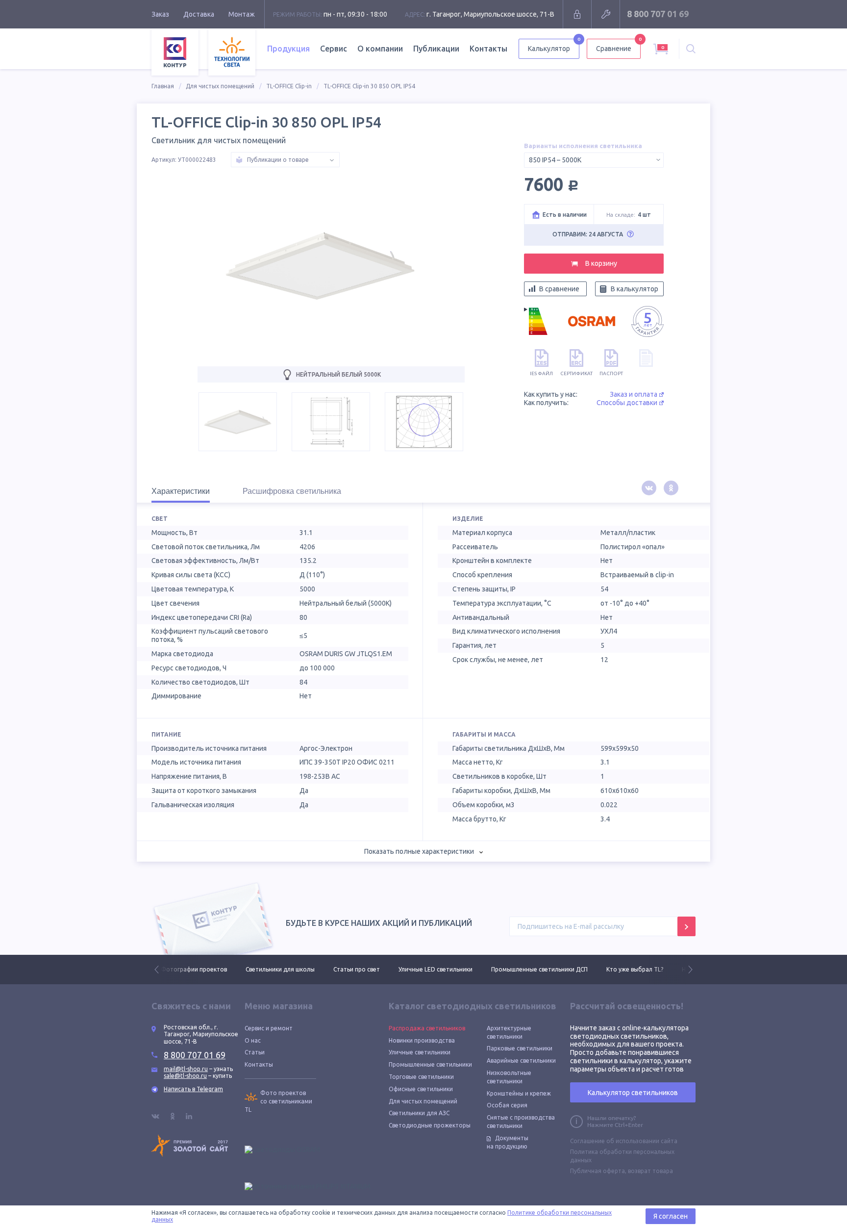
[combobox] (594, 160)
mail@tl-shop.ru (186, 1069)
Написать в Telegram (193, 1089)
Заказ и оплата (633, 394)
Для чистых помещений (220, 86)
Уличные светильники (419, 1052)
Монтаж (241, 14)
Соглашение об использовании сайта (623, 1141)
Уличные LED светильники (351, 969)
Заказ (160, 14)
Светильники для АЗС (419, 1113)
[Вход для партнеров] (577, 14)
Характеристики (180, 491)
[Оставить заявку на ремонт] (605, 14)
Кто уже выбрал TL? (550, 969)
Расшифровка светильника (292, 491)
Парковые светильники (519, 1048)
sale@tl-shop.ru (185, 1076)
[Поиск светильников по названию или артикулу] (691, 48)
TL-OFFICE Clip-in (289, 86)
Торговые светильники (421, 1077)
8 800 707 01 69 (658, 14)
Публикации (436, 48)
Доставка (198, 14)
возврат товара (650, 1171)
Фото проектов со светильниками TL (278, 1101)
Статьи (255, 1052)
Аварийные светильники (521, 1060)
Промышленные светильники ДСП (454, 969)
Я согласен (670, 1216)
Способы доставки (627, 403)
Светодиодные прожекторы (430, 1125)
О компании (380, 48)
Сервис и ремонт (269, 1028)
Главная (162, 86)
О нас (253, 1040)
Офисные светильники (421, 1089)
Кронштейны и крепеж (519, 1093)
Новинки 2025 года (624, 969)
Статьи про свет (272, 969)
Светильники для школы (195, 969)
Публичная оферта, (598, 1171)
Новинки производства (422, 1040)
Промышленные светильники (430, 1064)
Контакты (488, 48)
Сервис (333, 48)
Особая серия (507, 1105)
